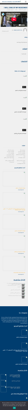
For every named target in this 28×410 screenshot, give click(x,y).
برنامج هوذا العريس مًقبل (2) (9, 158)
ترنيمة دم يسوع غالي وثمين (20, 133)
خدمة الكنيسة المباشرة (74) (20, 155)
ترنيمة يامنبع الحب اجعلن (20, 90)
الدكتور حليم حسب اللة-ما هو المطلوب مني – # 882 (13, 387)
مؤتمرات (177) (11, 153)
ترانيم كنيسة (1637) (10, 156)
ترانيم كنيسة (24, 54)
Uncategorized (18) (21, 163)
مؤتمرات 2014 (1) (21, 153)
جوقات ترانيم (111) (10, 154)
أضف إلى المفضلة (6, 31)
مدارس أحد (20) (11, 150)
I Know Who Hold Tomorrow (19, 272)
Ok (14, 407)
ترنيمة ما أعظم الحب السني (20, 112)
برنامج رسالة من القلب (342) (21, 161)
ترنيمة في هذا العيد (16, 381)
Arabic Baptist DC (18, 30)
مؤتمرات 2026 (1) (21, 151)
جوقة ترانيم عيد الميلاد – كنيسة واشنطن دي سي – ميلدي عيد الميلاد (14, 376)
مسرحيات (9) (22, 150)
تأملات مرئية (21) (21, 157)
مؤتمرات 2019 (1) (10, 151)
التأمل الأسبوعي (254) (9, 160)
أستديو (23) (11, 162)
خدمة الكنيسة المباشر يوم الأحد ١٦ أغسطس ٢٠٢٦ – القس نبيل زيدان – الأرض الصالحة (14, 209)
